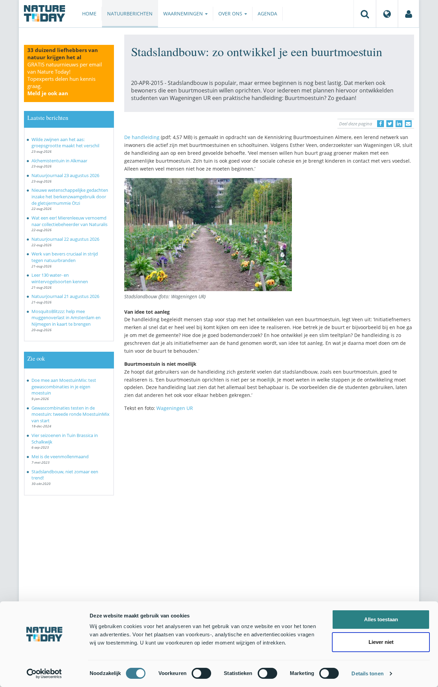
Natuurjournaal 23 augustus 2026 (65, 175)
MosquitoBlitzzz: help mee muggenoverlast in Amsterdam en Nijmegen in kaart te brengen (66, 317)
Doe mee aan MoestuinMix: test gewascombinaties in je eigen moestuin (63, 386)
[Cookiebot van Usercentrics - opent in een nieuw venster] (44, 674)
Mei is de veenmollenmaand (60, 456)
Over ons (231, 13)
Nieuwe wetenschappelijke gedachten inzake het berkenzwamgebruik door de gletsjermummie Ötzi (69, 196)
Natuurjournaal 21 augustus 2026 (65, 296)
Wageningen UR (174, 408)
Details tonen (367, 673)
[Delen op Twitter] (389, 123)
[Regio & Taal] (387, 13)
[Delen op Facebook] (380, 123)
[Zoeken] (364, 13)
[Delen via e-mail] (408, 123)
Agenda (267, 13)
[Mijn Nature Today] (408, 13)
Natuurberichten (130, 13)
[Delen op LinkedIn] (399, 123)
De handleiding (141, 137)
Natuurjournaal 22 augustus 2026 (65, 239)
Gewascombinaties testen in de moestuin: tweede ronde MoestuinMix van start (70, 414)
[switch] (201, 673)
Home (89, 13)
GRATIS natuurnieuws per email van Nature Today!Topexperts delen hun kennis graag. (64, 79)
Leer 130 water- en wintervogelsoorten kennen (59, 278)
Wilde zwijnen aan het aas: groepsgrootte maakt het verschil (65, 142)
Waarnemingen (183, 13)
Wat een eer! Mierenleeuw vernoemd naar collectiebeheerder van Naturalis (69, 221)
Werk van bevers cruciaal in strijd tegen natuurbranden (64, 257)
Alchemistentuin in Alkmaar (59, 161)
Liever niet (381, 642)
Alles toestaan (381, 619)
